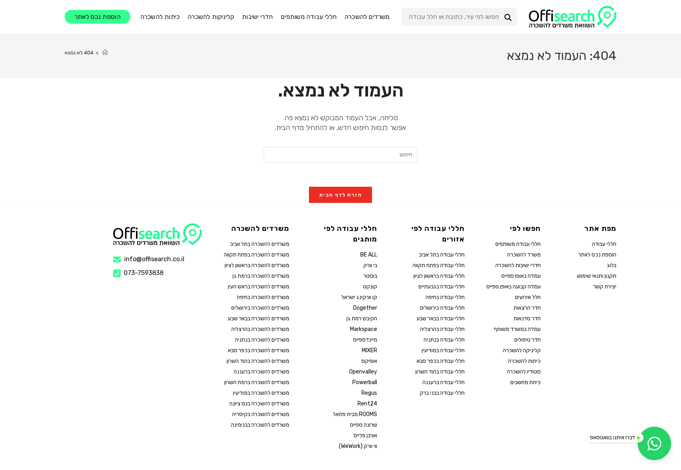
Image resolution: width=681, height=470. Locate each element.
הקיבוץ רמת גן (361, 318)
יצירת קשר (604, 286)
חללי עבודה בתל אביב (442, 254)
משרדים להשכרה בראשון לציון (257, 265)
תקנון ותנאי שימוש (596, 276)
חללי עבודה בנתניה (444, 339)
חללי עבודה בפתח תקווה (439, 265)
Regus (369, 393)
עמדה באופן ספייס (520, 276)
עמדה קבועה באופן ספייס (513, 286)
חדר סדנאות (527, 318)
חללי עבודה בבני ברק (442, 393)
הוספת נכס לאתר (597, 254)
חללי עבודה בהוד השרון (440, 371)
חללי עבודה (604, 244)
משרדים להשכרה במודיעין (261, 393)
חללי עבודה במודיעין (443, 350)
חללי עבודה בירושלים (442, 308)
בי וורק (370, 265)
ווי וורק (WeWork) (358, 446)
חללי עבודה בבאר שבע (441, 318)
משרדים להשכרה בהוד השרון (258, 361)
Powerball (364, 382)
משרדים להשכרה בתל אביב (259, 244)
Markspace (363, 329)
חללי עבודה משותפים (517, 244)
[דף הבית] (105, 53)
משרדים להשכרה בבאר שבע (258, 318)
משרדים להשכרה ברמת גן (261, 276)
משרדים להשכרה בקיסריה (260, 414)
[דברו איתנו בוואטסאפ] (654, 443)
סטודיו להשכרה (523, 371)
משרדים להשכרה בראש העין (258, 286)
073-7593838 (144, 273)
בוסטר (370, 276)
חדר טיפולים (527, 339)
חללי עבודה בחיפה (445, 297)
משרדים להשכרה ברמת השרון (256, 382)
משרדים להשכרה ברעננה (261, 371)
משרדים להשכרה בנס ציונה (259, 403)
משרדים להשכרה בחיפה (263, 297)
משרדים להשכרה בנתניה (262, 339)
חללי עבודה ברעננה (443, 382)
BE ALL (368, 254)
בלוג (611, 265)
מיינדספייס (365, 339)
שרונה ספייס (363, 425)
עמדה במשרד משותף (517, 329)
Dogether (365, 308)
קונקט (370, 286)
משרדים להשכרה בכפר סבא (258, 350)
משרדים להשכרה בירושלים (260, 308)
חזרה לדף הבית (340, 195)
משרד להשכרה (523, 254)
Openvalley (363, 371)
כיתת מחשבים (525, 382)
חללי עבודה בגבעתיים (442, 286)
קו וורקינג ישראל (359, 297)
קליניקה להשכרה (521, 350)
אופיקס (369, 361)
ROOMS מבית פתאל (355, 414)
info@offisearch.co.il (154, 259)
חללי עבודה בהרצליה (442, 329)
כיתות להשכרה (524, 361)
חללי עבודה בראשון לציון (439, 276)
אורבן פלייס (365, 435)
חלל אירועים (527, 297)
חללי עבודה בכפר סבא (441, 361)
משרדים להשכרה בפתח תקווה (256, 254)
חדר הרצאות (527, 308)
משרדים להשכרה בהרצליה (260, 329)
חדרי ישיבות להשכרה (517, 265)
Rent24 (367, 403)
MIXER (369, 350)
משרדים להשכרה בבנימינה (260, 425)
